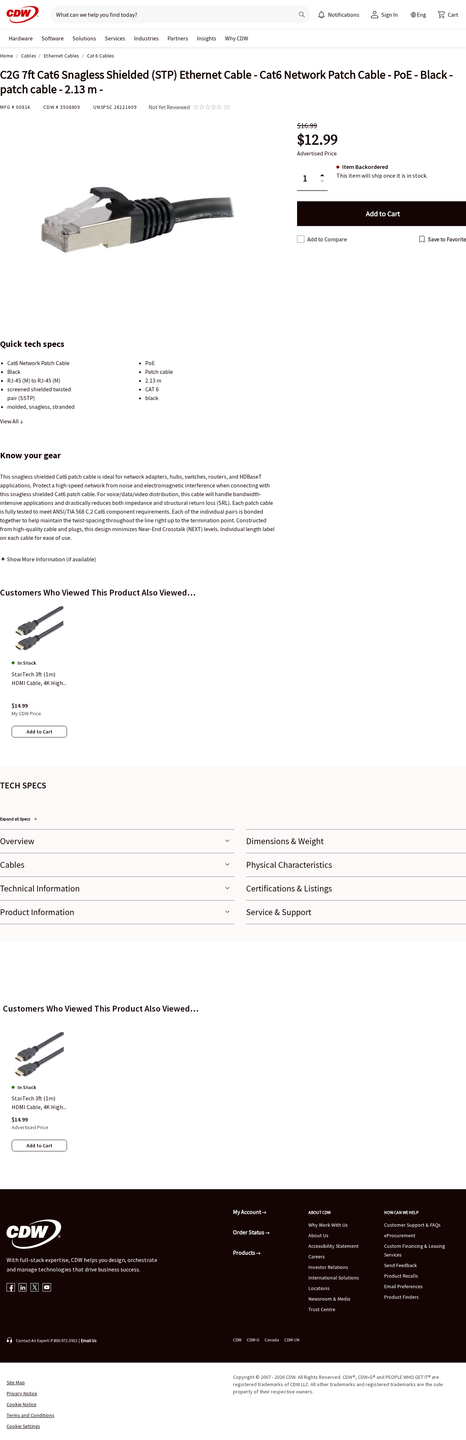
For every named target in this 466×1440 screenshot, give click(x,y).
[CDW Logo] (20, 14)
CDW (237, 1339)
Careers (316, 1256)
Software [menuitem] (53, 38)
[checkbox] (300, 239)
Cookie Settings (23, 1426)
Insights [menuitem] (206, 38)
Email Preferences (403, 1286)
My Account (247, 1211)
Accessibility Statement (333, 1246)
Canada (272, 1339)
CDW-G (253, 1339)
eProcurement (399, 1235)
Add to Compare (327, 239)
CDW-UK (292, 1339)
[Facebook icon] (11, 1288)
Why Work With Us (328, 1225)
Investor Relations (328, 1267)
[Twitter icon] (35, 1288)
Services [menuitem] (115, 38)
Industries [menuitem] (146, 38)
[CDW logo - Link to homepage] (20, 14)
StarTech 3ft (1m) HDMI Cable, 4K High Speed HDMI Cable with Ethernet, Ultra (37, 1103)
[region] (233, 678)
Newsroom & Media (329, 1298)
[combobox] (169, 14)
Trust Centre (321, 1309)
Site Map (16, 1382)
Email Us (88, 1340)
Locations (318, 1288)
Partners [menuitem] (177, 38)
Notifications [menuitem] (343, 14)
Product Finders (401, 1297)
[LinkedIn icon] (23, 1288)
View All (10, 421)
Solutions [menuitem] (84, 38)
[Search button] (302, 14)
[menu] (338, 14)
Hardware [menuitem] (21, 38)
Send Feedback (400, 1265)
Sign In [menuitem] (389, 14)
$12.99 (317, 139)
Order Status (249, 1232)
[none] (20, 38)
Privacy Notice (22, 1393)
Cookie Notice (21, 1404)
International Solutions (333, 1277)
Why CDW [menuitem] (236, 38)
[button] (447, 14)
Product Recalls (401, 1276)
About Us (318, 1235)
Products (244, 1252)
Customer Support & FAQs (412, 1225)
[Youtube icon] (47, 1288)
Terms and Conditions (30, 1415)
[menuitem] (321, 14)
